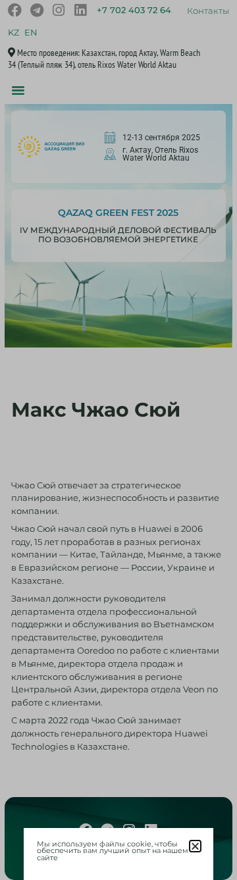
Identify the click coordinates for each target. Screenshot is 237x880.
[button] (195, 846)
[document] (118, 440)
